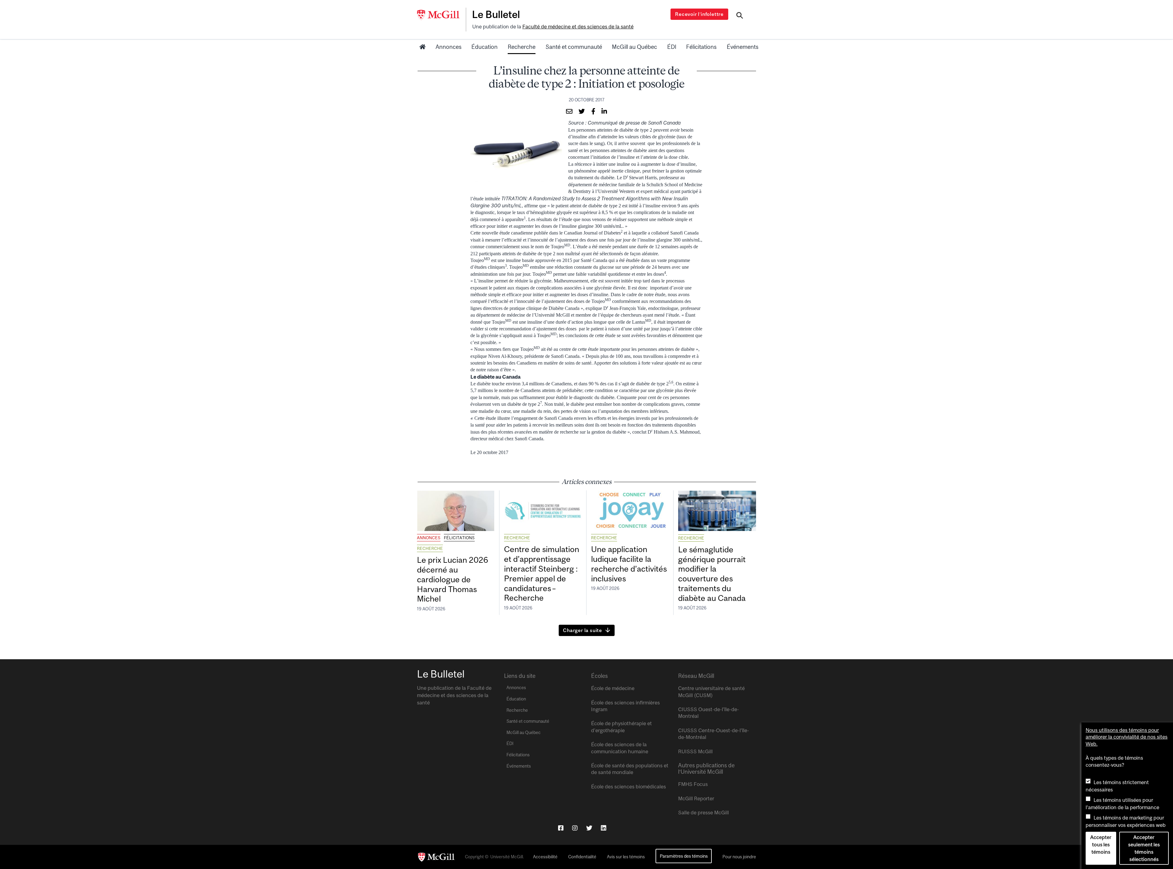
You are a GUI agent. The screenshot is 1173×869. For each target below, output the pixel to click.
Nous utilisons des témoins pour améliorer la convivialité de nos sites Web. (1127, 737)
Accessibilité (545, 856)
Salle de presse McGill (703, 812)
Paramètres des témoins (684, 856)
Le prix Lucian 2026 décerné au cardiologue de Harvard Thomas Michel (452, 579)
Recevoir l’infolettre (699, 14)
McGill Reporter (696, 798)
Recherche (521, 46)
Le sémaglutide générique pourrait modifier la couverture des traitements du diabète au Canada (712, 574)
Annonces (449, 46)
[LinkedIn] (603, 828)
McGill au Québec (634, 46)
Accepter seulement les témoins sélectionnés (1144, 848)
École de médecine (612, 688)
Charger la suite (582, 630)
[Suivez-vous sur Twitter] (589, 828)
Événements (742, 46)
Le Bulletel (496, 14)
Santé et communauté (574, 46)
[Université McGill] (441, 15)
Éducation (484, 46)
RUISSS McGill (695, 751)
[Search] (739, 16)
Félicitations (701, 46)
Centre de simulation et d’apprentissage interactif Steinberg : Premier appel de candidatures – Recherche (541, 573)
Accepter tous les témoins (1100, 844)
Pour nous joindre (739, 856)
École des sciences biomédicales (628, 787)
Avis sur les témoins (626, 856)
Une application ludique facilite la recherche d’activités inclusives (629, 563)
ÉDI (671, 46)
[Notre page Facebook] (561, 828)
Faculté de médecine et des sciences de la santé (578, 27)
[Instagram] (575, 828)
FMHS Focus (693, 784)
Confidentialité (582, 856)
